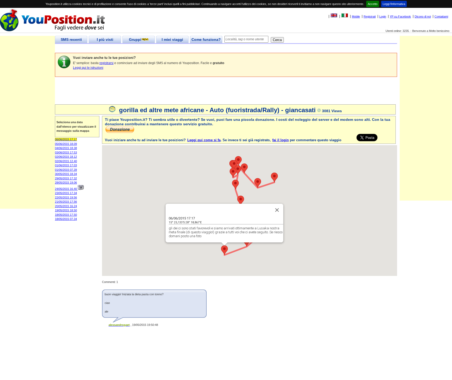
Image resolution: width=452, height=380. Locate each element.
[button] (224, 250)
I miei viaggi (172, 39)
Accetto (372, 3)
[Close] (277, 210)
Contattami (441, 16)
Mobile (356, 16)
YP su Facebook (400, 16)
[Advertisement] (150, 48)
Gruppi (135, 39)
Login (382, 16)
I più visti (105, 39)
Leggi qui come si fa (204, 140)
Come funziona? (206, 39)
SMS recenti (71, 39)
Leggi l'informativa (394, 3)
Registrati (370, 16)
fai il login (280, 140)
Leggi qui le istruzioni (88, 68)
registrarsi (106, 63)
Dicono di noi (423, 16)
